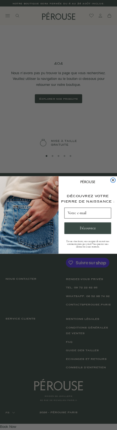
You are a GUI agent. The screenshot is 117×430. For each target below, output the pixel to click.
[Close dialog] (112, 180)
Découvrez (88, 228)
